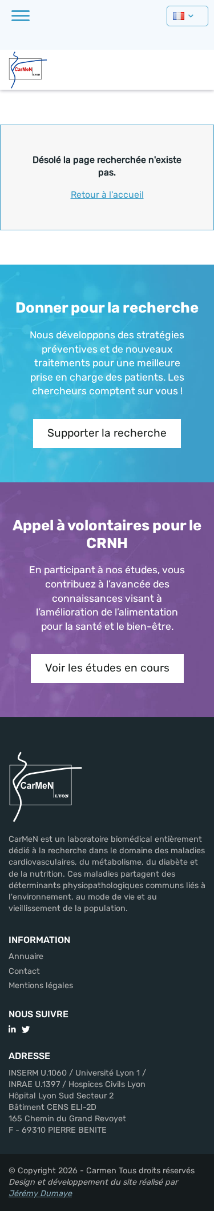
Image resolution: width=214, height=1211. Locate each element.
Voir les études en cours (107, 667)
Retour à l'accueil (107, 194)
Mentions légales (41, 985)
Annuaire (26, 956)
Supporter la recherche (107, 432)
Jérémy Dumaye (40, 1193)
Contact (24, 971)
